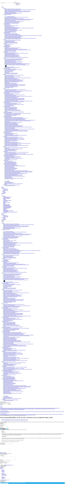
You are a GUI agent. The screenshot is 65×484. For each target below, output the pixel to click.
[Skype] (7, 428)
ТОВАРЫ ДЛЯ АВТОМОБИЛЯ (7, 112)
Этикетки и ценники (25, 411)
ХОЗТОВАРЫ (5, 136)
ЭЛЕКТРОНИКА (5, 151)
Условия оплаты (5, 215)
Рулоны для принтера (32, 414)
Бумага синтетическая (13, 414)
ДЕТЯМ (4, 39)
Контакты (3, 193)
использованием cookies (13, 482)
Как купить (3, 188)
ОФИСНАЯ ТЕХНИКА (6, 92)
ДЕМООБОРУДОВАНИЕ (6, 32)
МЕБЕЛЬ (4, 74)
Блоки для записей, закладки (5, 412)
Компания (1, 467)
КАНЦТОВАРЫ (4, 266)
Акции (3, 213)
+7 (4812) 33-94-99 (18, 3)
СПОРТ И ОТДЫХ (5, 160)
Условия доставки (5, 189)
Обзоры (3, 478)
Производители (4, 219)
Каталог (3, 7)
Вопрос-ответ (3, 477)
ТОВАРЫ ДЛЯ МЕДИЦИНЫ (7, 116)
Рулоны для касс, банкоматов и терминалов (40, 414)
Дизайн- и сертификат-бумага (50, 414)
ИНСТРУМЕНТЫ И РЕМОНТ (7, 46)
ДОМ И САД (5, 43)
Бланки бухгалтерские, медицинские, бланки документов (15, 411)
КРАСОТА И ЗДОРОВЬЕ (6, 68)
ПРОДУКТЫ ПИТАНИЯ (6, 106)
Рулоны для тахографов (27, 414)
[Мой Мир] (2, 428)
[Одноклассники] (1, 428)
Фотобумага (17, 414)
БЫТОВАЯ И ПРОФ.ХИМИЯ (7, 14)
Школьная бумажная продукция (32, 411)
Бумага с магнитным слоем (57, 414)
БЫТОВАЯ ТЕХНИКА (6, 197)
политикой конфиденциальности (21, 482)
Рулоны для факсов (21, 414)
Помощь (1, 468)
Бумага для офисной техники (4, 411)
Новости (4, 191)
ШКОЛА (4, 146)
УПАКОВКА (5, 184)
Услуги (3, 187)
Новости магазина (3, 403)
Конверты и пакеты (38, 411)
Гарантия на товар (5, 190)
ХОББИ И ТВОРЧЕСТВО (6, 132)
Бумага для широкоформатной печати (5, 414)
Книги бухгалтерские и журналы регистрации (47, 411)
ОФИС (4, 88)
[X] (3, 428)
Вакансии (4, 192)
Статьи (3, 476)
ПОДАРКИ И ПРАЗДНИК (6, 102)
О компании (3, 217)
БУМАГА (4, 8)
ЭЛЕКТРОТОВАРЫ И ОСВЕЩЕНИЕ (8, 155)
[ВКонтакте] (0, 428)
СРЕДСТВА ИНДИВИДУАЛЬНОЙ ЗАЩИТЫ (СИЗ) (10, 163)
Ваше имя (1, 443)
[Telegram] (8, 428)
